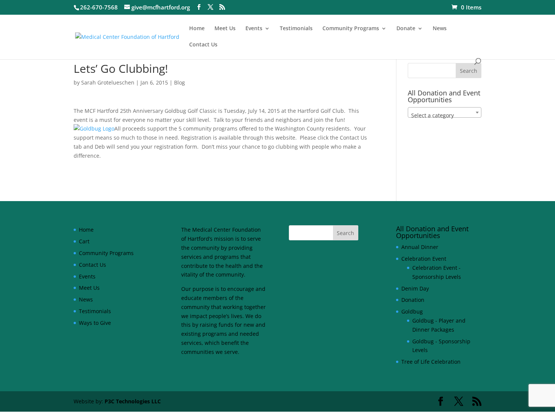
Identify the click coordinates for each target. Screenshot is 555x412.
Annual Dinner (419, 247)
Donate (405, 29)
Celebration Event (423, 258)
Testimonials (296, 29)
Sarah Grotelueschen (107, 82)
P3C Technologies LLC (133, 401)
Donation (412, 299)
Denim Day (415, 288)
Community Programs (350, 29)
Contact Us (203, 45)
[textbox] (444, 115)
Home (197, 29)
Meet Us (225, 29)
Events (253, 29)
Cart (84, 241)
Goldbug (412, 311)
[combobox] (444, 112)
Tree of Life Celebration (431, 361)
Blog (179, 82)
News (440, 29)
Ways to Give (95, 322)
